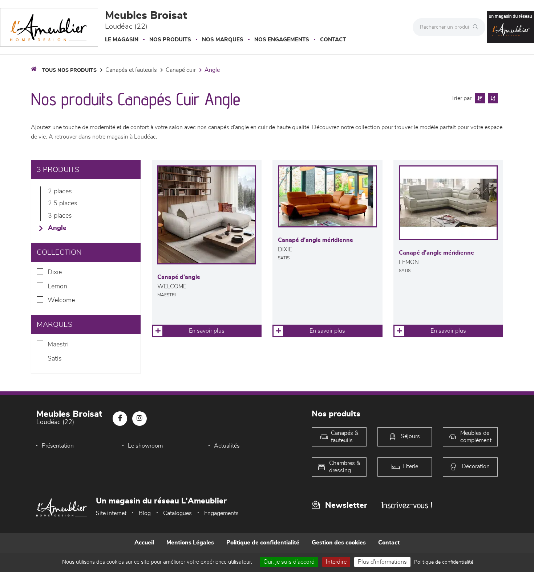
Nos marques (222, 39)
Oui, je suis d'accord (289, 562)
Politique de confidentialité (262, 543)
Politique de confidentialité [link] (443, 562)
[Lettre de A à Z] (492, 98)
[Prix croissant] (479, 98)
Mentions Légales (190, 543)
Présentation (58, 446)
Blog (145, 513)
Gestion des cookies (339, 543)
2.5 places (62, 203)
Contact (333, 39)
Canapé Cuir (181, 70)
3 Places (60, 216)
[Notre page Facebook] (120, 418)
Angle (212, 70)
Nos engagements (281, 39)
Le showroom (145, 446)
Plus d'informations (382, 562)
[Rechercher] (477, 27)
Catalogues (177, 513)
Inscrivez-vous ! (406, 505)
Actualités (227, 446)
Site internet (111, 513)
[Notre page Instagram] (139, 418)
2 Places (60, 191)
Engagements (221, 513)
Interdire (336, 562)
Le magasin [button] (121, 39)
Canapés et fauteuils (131, 70)
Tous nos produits (69, 70)
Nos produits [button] (170, 39)
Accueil (144, 543)
